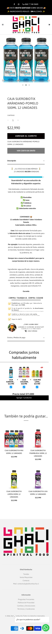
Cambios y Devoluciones (26, 606)
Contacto (26, 581)
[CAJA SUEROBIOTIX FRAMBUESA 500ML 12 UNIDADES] (38, 438)
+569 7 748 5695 (31, 4)
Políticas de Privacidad (26, 603)
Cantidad (11, 115)
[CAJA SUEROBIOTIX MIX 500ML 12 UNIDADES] (14, 438)
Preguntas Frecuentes (26, 599)
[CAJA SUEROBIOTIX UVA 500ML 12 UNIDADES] (38, 479)
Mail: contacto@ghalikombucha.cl (26, 584)
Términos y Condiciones (26, 609)
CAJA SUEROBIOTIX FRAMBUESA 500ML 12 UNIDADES (38, 453)
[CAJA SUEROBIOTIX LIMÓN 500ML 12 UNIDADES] (14, 479)
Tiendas (26, 574)
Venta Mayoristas (26, 577)
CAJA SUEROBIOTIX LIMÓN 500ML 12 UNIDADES (14, 494)
